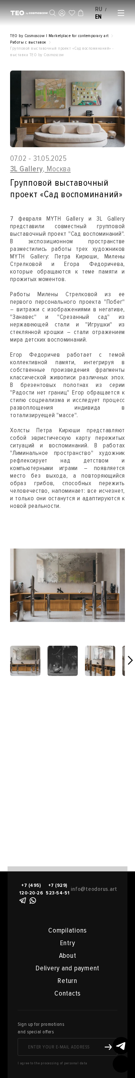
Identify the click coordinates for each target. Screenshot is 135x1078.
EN (98, 17)
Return (67, 980)
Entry (67, 943)
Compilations (67, 930)
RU (99, 9)
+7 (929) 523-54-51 (58, 889)
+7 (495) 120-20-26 (31, 889)
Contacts (67, 993)
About (67, 955)
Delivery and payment (67, 968)
